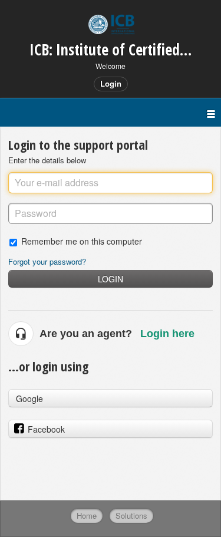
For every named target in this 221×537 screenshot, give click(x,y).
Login (110, 279)
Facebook (46, 429)
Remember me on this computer (81, 240)
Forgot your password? (47, 261)
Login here (167, 334)
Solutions (131, 515)
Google (29, 398)
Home (87, 515)
